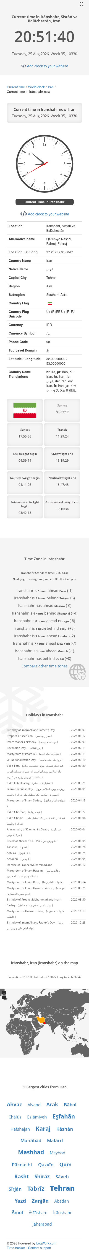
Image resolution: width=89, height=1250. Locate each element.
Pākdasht (22, 1164)
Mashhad (31, 1152)
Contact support (39, 1247)
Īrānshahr (62, 1212)
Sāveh (62, 1176)
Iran (51, 87)
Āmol (17, 1212)
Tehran (62, 1188)
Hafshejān (20, 1129)
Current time (16, 87)
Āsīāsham (38, 1212)
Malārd (55, 1140)
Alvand (34, 1104)
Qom (65, 1164)
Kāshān (64, 1129)
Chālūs (14, 1117)
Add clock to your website (47, 66)
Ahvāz (14, 1104)
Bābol (70, 1104)
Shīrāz (42, 1176)
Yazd (20, 1200)
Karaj (43, 1128)
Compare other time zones (44, 666)
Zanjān (40, 1200)
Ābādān (61, 1201)
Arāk (52, 1104)
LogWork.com (46, 1243)
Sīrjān (15, 1189)
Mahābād (31, 1140)
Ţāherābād (42, 1224)
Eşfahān (63, 1116)
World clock (36, 87)
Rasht (21, 1176)
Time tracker (16, 1247)
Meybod (57, 1153)
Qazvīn (46, 1164)
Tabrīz (35, 1188)
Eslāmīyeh (37, 1117)
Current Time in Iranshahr (44, 202)
